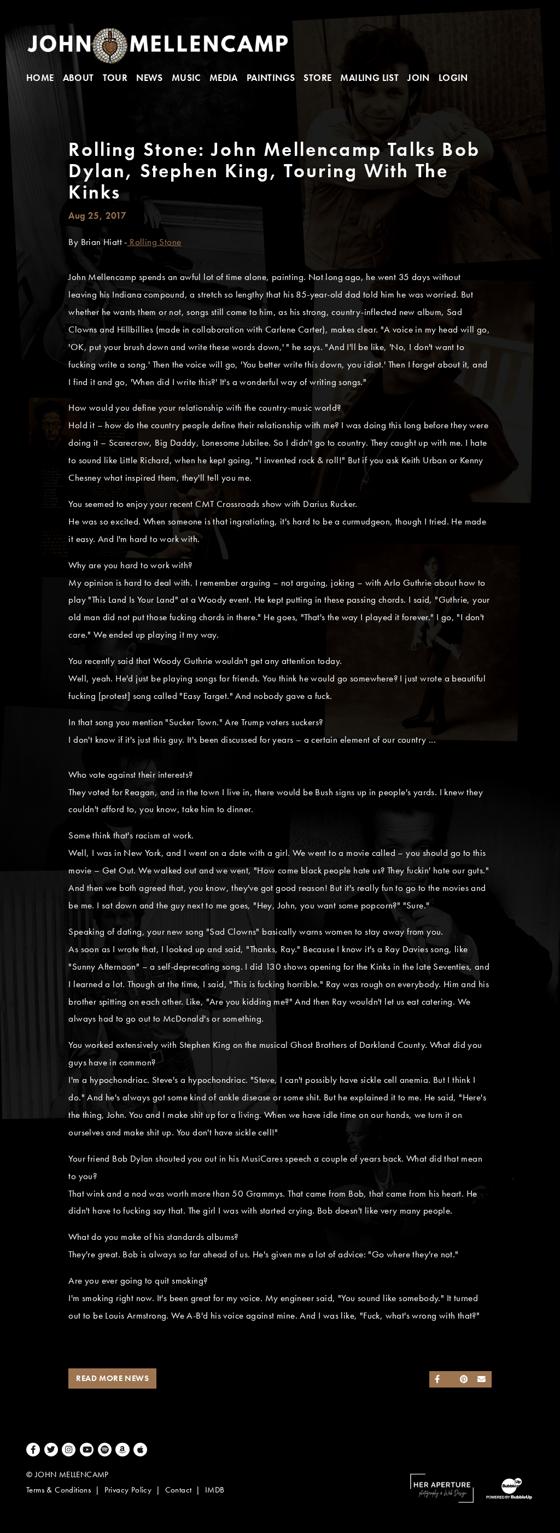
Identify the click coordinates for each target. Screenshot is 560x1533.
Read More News (112, 1378)
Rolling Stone (154, 242)
